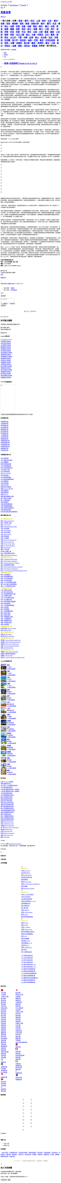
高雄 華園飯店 (5, 490)
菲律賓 (11, 753)
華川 (41, 29)
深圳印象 (3, 1057)
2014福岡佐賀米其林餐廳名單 (29, 978)
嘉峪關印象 (4, 1046)
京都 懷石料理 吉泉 (26, 877)
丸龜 (33, 35)
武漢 (18, 26)
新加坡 (23, 40)
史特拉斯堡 (50, 40)
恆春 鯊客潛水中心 (6, 783)
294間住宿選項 (11, 675)
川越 (35, 32)
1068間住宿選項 (11, 774)
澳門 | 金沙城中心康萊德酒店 (9, 584)
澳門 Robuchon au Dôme (27, 888)
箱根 (6, 35)
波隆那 (19, 43)
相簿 (5, 53)
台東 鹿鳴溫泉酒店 (6, 509)
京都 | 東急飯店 (5, 536)
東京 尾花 (24, 949)
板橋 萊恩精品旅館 (6, 464)
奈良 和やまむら (25, 873)
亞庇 (50, 37)
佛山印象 (3, 1000)
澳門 (26, 21)
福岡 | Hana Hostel (5, 547)
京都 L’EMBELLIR (26, 947)
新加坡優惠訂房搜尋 (6, 352)
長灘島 (34, 46)
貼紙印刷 (12, 1156)
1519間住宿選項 (11, 762)
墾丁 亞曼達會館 (5, 500)
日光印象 (18, 1029)
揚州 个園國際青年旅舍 (7, 816)
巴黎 (36, 40)
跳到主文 (3, 16)
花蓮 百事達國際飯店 (6, 506)
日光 (47, 35)
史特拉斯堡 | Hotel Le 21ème (8, 628)
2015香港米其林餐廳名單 (28, 980)
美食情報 (13, 49)
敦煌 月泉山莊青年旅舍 (7, 802)
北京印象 (3, 992)
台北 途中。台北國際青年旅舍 (9, 785)
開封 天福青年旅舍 (6, 814)
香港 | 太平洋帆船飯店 (7, 578)
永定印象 (3, 1006)
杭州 (32, 21)
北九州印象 (18, 1042)
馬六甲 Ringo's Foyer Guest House (10, 827)
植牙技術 (40, 1152)
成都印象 (3, 1034)
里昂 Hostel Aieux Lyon (7, 835)
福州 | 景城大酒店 (5, 615)
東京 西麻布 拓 (25, 905)
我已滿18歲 (4, 1179)
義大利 (11, 772)
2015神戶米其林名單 (27, 960)
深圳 (23, 29)
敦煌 (27, 23)
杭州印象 (3, 1019)
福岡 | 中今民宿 (5, 549)
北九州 (13, 37)
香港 (20, 21)
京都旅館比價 (4, 421)
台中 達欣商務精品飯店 (7, 479)
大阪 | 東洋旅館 (5, 528)
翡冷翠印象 (18, 1067)
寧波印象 (3, 1023)
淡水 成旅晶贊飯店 (6, 466)
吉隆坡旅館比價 (5, 442)
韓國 (10, 716)
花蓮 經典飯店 (5, 502)
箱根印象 (18, 1004)
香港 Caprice (24, 914)
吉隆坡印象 (4, 1066)
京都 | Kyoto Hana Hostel (7, 542)
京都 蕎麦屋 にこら (26, 943)
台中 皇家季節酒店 (6, 477)
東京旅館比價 (4, 425)
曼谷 (47, 43)
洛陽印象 (3, 1040)
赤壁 (23, 26)
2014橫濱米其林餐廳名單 (28, 969)
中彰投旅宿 (13, 290)
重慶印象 (3, 1032)
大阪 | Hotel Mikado (6, 530)
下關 (20, 37)
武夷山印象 (4, 1008)
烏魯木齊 (35, 23)
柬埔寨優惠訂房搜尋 (6, 356)
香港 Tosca (24, 936)
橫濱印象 (18, 998)
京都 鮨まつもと (25, 940)
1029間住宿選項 (11, 718)
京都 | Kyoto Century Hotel (8, 543)
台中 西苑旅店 (5, 475)
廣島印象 (18, 1036)
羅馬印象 (18, 1069)
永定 (54, 23)
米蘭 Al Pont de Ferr (26, 929)
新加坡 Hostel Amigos (6, 829)
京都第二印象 (19, 1023)
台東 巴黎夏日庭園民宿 (7, 508)
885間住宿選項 (11, 724)
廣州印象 (3, 998)
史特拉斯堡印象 (19, 1055)
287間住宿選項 (11, 681)
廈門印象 (3, 1002)
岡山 (28, 35)
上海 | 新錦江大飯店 (6, 590)
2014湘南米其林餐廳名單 (28, 971)
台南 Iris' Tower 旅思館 (7, 781)
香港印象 (3, 1053)
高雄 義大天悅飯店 (6, 487)
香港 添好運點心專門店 (27, 931)
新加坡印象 (4, 1077)
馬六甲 (15, 40)
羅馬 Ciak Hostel (5, 837)
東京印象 (18, 992)
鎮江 (47, 26)
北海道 (52, 1154)
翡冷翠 (27, 43)
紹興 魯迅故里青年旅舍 (7, 820)
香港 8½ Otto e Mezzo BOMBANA (30, 884)
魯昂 (42, 40)
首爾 (35, 29)
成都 (18, 29)
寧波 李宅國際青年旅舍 (7, 818)
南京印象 (3, 1010)
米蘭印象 (18, 1063)
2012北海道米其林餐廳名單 (28, 973)
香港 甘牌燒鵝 (25, 938)
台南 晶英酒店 (5, 483)
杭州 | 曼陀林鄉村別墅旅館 (8, 601)
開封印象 (3, 1042)
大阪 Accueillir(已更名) (27, 894)
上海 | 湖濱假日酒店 (6, 595)
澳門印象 (3, 1055)
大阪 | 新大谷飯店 (5, 532)
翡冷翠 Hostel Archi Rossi (7, 636)
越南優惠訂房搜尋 (6, 358)
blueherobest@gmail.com (15, 844)
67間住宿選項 (11, 700)
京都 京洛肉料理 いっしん (28, 901)
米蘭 (12, 43)
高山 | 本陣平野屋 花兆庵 (8, 553)
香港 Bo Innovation (26, 882)
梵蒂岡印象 (18, 1073)
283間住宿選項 (11, 687)
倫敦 (30, 40)
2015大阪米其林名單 (27, 957)
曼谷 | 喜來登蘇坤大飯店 (7, 565)
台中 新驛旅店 (5, 481)
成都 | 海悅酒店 (5, 624)
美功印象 (3, 1083)
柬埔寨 (11, 747)
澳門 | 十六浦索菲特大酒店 (8, 586)
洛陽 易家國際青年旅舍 (7, 812)
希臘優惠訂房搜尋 (6, 371)
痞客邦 (9, 283)
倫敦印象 (18, 1047)
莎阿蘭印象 (4, 1070)
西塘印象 (3, 1025)
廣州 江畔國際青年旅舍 (7, 808)
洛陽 (29, 26)
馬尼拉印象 (18, 1077)
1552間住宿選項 (11, 743)
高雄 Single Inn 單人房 (7, 488)
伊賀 (6, 32)
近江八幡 (20, 35)
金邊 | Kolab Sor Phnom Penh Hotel (10, 646)
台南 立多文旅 (5, 485)
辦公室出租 (28, 1154)
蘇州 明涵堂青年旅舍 (6, 797)
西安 (8, 23)
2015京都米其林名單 (27, 955)
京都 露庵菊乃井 (25, 903)
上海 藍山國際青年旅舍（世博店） (10, 789)
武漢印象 (3, 1031)
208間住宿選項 (11, 731)
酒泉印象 (3, 1048)
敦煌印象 (3, 1050)
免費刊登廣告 (32, 1152)
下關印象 (18, 1040)
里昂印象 (18, 1059)
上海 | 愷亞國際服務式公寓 (8, 594)
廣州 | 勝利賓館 (5, 609)
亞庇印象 (3, 1068)
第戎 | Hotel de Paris (6, 630)
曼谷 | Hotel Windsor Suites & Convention (11, 567)
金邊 (14, 46)
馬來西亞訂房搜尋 (6, 360)
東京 (29, 32)
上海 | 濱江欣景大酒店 (7, 592)
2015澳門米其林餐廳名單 (28, 982)
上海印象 (3, 994)
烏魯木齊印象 (4, 1052)
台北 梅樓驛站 (5, 462)
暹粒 (20, 46)
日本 (10, 667)
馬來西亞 (11, 722)
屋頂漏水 (14, 1154)
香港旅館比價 (4, 429)
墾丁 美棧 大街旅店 (6, 498)
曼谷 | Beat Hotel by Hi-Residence (9, 568)
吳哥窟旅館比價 (5, 446)
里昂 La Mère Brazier (26, 912)
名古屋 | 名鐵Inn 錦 (6, 551)
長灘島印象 (18, 1079)
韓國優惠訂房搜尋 (6, 347)
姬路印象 (18, 1017)
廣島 (52, 35)
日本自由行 (54, 1152)
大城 (53, 43)
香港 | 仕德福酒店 (5, 574)
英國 (10, 760)
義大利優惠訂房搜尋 (6, 366)
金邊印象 (3, 1089)
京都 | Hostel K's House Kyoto (8, 540)
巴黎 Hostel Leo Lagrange (7, 833)
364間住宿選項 (11, 755)
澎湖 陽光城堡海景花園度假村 (9, 511)
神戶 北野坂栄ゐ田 (26, 952)
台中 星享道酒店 (5, 471)
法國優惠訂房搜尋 (6, 364)
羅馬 (33, 43)
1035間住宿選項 (11, 706)
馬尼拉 (27, 46)
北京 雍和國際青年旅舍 (7, 795)
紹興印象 (3, 1021)
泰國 (10, 741)
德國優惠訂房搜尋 (6, 368)
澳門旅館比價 (4, 431)
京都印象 (18, 1021)
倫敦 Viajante (24, 923)
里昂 (6, 43)
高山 (37, 37)
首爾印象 (3, 1062)
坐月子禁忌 (5, 1152)
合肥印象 (3, 1017)
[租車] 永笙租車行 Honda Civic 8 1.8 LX (20, 63)
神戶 (53, 29)
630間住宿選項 (11, 669)
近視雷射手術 (13, 1152)
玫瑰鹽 (34, 1154)
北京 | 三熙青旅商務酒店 (7, 605)
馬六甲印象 (4, 1072)
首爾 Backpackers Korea (7, 821)
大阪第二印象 (19, 1011)
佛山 (6, 26)
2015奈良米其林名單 (27, 962)
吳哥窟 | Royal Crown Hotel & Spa (10, 644)
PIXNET (18, 1160)
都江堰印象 (4, 1038)
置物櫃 (57, 1154)
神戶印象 (18, 1013)
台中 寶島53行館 (5, 469)
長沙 (29, 29)
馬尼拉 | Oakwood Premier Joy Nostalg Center (12, 657)
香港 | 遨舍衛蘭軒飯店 (7, 576)
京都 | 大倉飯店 (5, 538)
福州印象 (3, 1004)
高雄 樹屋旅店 (5, 492)
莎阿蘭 (7, 40)
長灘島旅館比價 (5, 440)
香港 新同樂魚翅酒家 (27, 916)
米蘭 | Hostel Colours (6, 634)
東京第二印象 (19, 994)
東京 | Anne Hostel (5, 524)
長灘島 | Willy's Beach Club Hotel (9, 651)
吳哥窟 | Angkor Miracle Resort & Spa (10, 640)
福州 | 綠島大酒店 (5, 613)
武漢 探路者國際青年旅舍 (8, 810)
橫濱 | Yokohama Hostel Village (9, 526)
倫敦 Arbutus (24, 925)
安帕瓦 (7, 46)
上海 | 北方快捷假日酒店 (7, 597)
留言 (13, 283)
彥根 (12, 35)
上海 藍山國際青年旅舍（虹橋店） (10, 791)
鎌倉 (52, 32)
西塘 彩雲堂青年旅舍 (6, 799)
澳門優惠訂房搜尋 (6, 350)
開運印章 (46, 1154)
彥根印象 (18, 1006)
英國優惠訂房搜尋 (6, 362)
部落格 (6, 54)
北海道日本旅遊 (22, 1152)
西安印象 (3, 1044)
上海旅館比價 (4, 435)
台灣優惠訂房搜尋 (6, 341)
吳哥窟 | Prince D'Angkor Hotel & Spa (10, 642)
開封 (35, 26)
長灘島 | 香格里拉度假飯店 (8, 653)
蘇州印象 (3, 1011)
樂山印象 (3, 1036)
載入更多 (3, 295)
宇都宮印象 (18, 1031)
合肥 (52, 26)
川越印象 (18, 996)
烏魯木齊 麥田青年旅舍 (7, 804)
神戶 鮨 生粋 (24, 908)
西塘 (2, 23)
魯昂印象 (18, 1053)
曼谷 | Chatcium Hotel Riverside (9, 559)
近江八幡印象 (19, 1008)
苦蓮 (2, 274)
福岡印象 (24, 1042)
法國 (10, 766)
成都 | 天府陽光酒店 (6, 622)
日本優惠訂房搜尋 (6, 345)
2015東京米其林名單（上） (28, 964)
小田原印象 (18, 1002)
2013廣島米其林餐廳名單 (28, 975)
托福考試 (40, 1154)
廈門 (49, 23)
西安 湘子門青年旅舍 (6, 800)
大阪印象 (18, 1010)
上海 (38, 21)
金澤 (31, 37)
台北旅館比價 (4, 427)
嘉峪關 (15, 23)
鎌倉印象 (18, 1000)
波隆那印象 (18, 1065)
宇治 (23, 32)
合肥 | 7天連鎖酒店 (6, 618)
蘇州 (56, 21)
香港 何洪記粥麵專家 (27, 934)
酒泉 (22, 23)
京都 (18, 32)
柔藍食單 (6, 12)
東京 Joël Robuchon (26, 875)
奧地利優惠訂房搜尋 (6, 375)
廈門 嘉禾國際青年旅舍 (7, 806)
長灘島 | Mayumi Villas (7, 655)
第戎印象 (18, 1057)
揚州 (41, 26)
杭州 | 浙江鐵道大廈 (6, 599)
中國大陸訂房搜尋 (6, 343)
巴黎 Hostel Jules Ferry (7, 831)
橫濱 (46, 32)
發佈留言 (3, 305)
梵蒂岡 (40, 43)
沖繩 (25, 37)
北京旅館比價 (4, 437)
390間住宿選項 (11, 737)
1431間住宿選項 (11, 768)
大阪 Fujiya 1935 (25, 870)
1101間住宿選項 (11, 712)
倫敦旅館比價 (4, 448)
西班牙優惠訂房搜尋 (6, 370)
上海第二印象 (4, 996)
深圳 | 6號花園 (4, 607)
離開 (9, 1179)
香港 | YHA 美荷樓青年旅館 (8, 582)
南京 (44, 21)
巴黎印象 (18, 1051)
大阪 (47, 29)
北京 (49, 21)
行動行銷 (8, 1154)
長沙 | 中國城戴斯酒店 (7, 611)
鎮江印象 (3, 1015)
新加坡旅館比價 (5, 444)
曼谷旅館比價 (4, 433)
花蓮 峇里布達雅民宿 (6, 504)
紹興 (6, 29)
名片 (5, 56)
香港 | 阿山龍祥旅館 (6, 580)
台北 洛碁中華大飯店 (6, 460)
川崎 (41, 32)
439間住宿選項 (11, 693)
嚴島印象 (18, 1038)
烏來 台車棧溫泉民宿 (6, 467)
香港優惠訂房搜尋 (6, 349)
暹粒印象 (3, 1091)
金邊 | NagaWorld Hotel (7, 647)
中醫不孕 (21, 1154)
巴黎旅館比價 (4, 450)
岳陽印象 (3, 1027)
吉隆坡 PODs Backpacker (7, 825)
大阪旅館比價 (4, 423)
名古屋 (43, 37)
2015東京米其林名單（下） (28, 966)
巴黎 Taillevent (25, 910)
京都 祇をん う (25, 945)
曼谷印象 (3, 1081)
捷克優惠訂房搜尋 (6, 373)
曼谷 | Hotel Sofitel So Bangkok (9, 561)
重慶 (12, 29)
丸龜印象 (18, 1027)
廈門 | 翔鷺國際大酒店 (7, 616)
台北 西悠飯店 (5, 458)
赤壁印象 (3, 1029)
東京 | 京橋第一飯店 (6, 522)
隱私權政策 (39, 1160)
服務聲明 (46, 1160)
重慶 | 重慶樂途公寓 (6, 620)
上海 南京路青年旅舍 (6, 793)
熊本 (6, 37)
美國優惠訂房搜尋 (6, 377)
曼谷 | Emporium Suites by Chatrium (10, 563)
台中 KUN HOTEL (6, 473)
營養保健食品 (4, 1156)
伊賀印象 (18, 1015)
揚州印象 (3, 1013)
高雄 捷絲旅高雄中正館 (7, 496)
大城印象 (3, 1085)
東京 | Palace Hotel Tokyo (7, 521)
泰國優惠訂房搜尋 (6, 354)
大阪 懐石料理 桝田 (26, 899)
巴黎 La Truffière (25, 927)
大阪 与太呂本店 (25, 896)
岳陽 (12, 26)
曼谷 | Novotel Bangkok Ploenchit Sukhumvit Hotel (14, 570)
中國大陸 (11, 704)
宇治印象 (18, 1025)
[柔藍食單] (1, 852)
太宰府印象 (18, 1032)
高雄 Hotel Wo (4, 494)
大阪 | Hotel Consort (6, 534)
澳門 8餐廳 (24, 886)
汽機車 (12, 288)
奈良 (12, 32)
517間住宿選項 (11, 749)
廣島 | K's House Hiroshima (8, 545)
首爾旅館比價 (4, 438)
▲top (2, 292)
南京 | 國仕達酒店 (5, 603)
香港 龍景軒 (24, 879)
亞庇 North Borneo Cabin (7, 823)
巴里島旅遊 (47, 1152)
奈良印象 (18, 1019)
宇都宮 (40, 35)
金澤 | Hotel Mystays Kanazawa (9, 555)
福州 (42, 23)
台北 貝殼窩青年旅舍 (6, 787)
